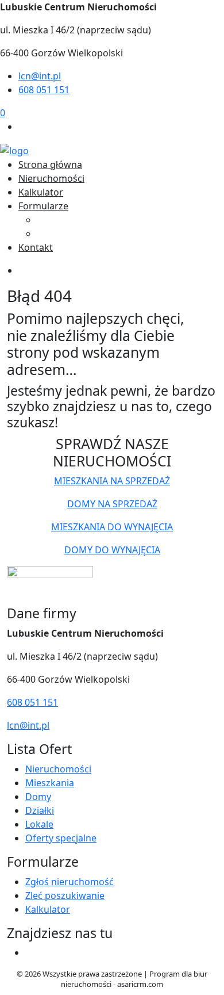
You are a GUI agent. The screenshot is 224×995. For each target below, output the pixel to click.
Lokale (39, 824)
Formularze (43, 206)
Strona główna (50, 164)
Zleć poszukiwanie (76, 233)
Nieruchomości (51, 178)
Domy (38, 796)
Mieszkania (49, 782)
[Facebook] (23, 126)
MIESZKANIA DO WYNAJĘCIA (112, 527)
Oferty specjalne (60, 838)
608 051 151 (43, 89)
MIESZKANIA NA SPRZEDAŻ (112, 480)
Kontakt (35, 247)
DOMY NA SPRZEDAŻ (112, 504)
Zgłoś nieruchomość (81, 219)
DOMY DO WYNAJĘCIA (112, 550)
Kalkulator (40, 192)
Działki (39, 810)
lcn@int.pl (39, 76)
